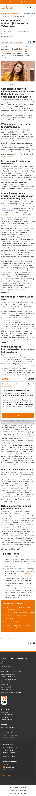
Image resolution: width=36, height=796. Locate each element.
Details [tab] (18, 384)
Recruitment (5, 682)
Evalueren (13, 2)
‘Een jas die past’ (12, 622)
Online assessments (8, 674)
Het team (4, 717)
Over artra (4, 712)
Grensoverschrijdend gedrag (11, 692)
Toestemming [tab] (6, 384)
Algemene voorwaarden (9, 735)
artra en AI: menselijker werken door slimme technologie (19, 617)
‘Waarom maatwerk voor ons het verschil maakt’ (18, 626)
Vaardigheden (6, 689)
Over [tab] (29, 384)
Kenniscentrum (6, 720)
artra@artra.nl (10, 767)
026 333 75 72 (10, 764)
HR (2, 661)
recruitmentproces (8, 215)
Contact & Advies (7, 714)
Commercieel (5, 664)
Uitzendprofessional (8, 677)
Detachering (5, 666)
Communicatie (6, 687)
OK (18, 415)
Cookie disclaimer (7, 737)
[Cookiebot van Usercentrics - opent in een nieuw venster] (26, 379)
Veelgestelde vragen (8, 727)
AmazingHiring (25, 573)
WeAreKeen (5, 156)
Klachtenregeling (7, 730)
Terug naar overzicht (10, 638)
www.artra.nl (9, 770)
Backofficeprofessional (9, 679)
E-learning (4, 684)
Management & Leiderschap (11, 671)
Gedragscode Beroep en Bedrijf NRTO (18, 790)
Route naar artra (9, 756)
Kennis (3, 669)
